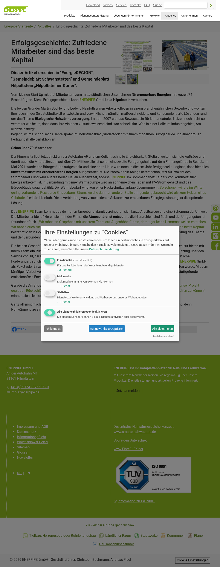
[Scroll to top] (210, 557)
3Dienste (64, 270)
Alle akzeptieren (162, 328)
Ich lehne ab (53, 328)
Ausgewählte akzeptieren (107, 328)
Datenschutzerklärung (104, 249)
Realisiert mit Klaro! (163, 336)
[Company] (16, 10)
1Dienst (63, 285)
